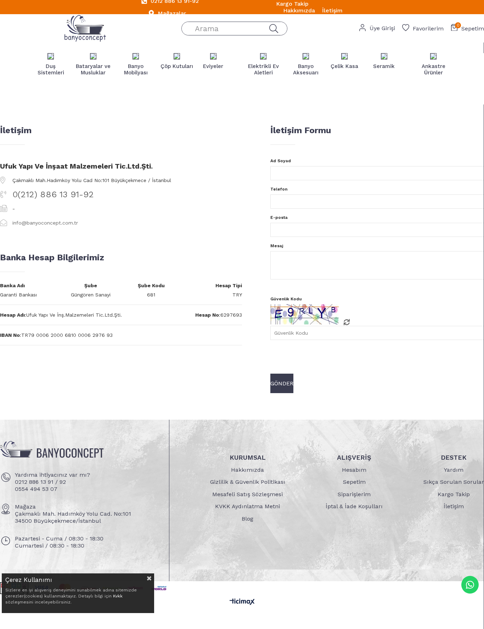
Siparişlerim (354, 494)
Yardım (453, 469)
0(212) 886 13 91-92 (53, 194)
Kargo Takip (454, 494)
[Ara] (273, 28)
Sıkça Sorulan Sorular (453, 481)
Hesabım (354, 469)
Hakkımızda (247, 469)
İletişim (454, 506)
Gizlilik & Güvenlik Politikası (247, 481)
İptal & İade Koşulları (354, 506)
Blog (247, 518)
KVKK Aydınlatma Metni (247, 506)
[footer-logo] (52, 451)
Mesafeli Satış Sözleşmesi (247, 494)
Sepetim (354, 481)
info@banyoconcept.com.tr (45, 223)
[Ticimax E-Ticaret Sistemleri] (242, 602)
